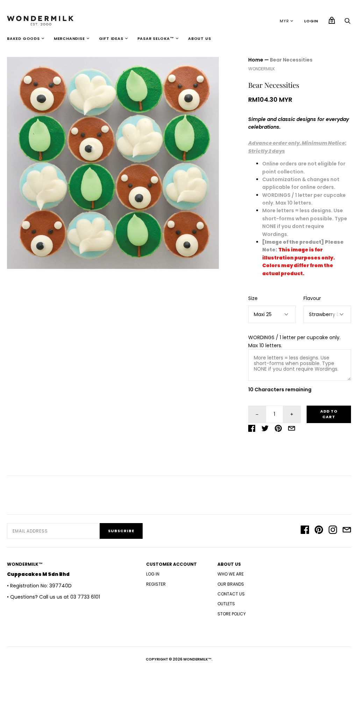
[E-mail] (347, 531)
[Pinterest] (319, 531)
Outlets (226, 604)
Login (311, 21)
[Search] (347, 22)
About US (199, 38)
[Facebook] (305, 531)
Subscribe (121, 531)
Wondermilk (261, 69)
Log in (152, 574)
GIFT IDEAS (111, 38)
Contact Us (231, 594)
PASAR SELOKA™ (155, 38)
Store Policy (231, 614)
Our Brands (230, 584)
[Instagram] (333, 531)
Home (255, 59)
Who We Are (230, 574)
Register (156, 584)
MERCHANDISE (69, 38)
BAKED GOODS (23, 38)
